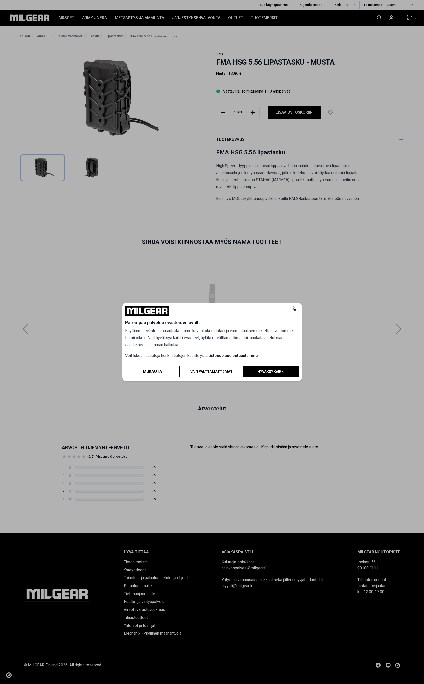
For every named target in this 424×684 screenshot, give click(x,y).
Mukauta (152, 371)
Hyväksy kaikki (271, 372)
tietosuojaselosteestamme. (234, 355)
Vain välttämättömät (211, 372)
